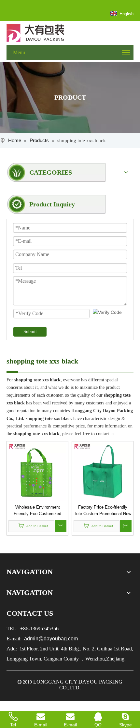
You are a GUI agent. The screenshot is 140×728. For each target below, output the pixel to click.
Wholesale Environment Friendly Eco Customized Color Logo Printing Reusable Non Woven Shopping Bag (37, 511)
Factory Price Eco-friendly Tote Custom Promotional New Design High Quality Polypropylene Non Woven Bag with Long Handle (102, 511)
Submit (30, 331)
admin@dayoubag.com (50, 638)
